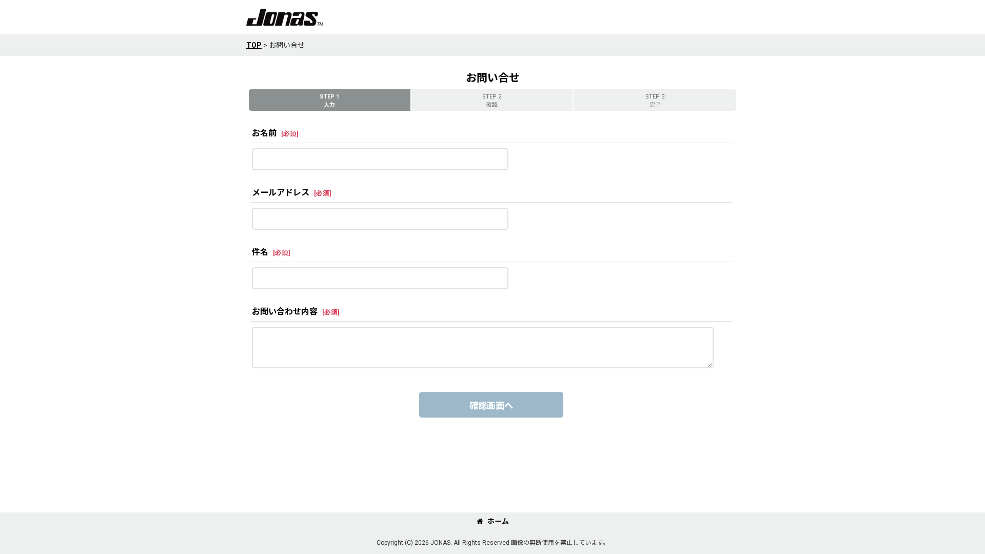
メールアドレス (280, 192)
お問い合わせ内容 (285, 311)
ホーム (498, 521)
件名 (260, 252)
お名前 (264, 133)
